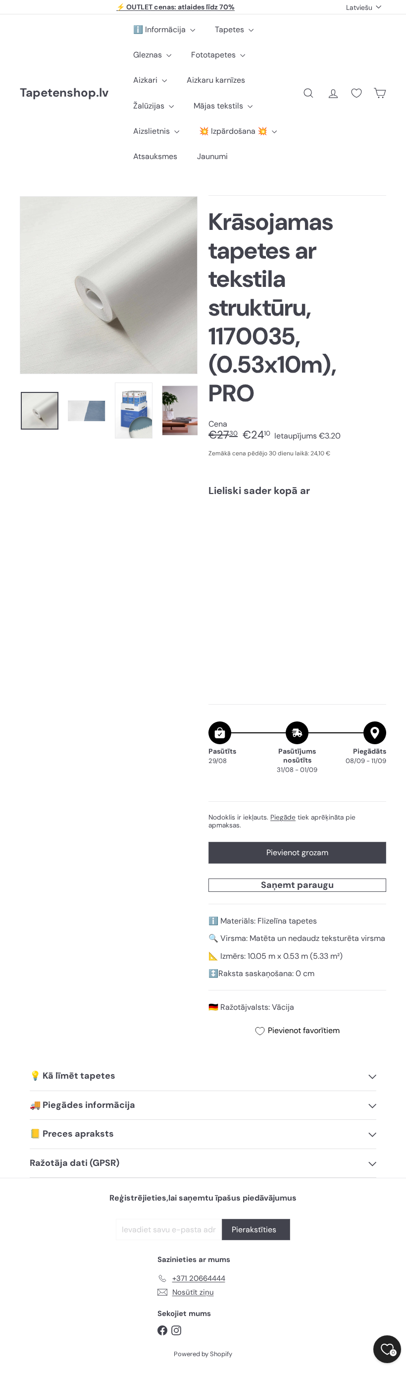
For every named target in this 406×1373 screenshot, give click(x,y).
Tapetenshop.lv (64, 93)
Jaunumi (212, 156)
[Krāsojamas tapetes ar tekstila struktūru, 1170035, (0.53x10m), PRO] (297, 550)
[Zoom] (108, 285)
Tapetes (230, 29)
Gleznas (148, 55)
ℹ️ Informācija (160, 29)
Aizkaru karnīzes (216, 80)
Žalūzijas (149, 106)
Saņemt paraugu (297, 885)
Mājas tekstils (219, 106)
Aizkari (146, 80)
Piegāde (283, 817)
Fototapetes (214, 55)
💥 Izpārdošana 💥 (234, 131)
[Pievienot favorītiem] (373, 524)
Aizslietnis (152, 131)
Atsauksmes (155, 156)
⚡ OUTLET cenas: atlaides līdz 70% (175, 6)
